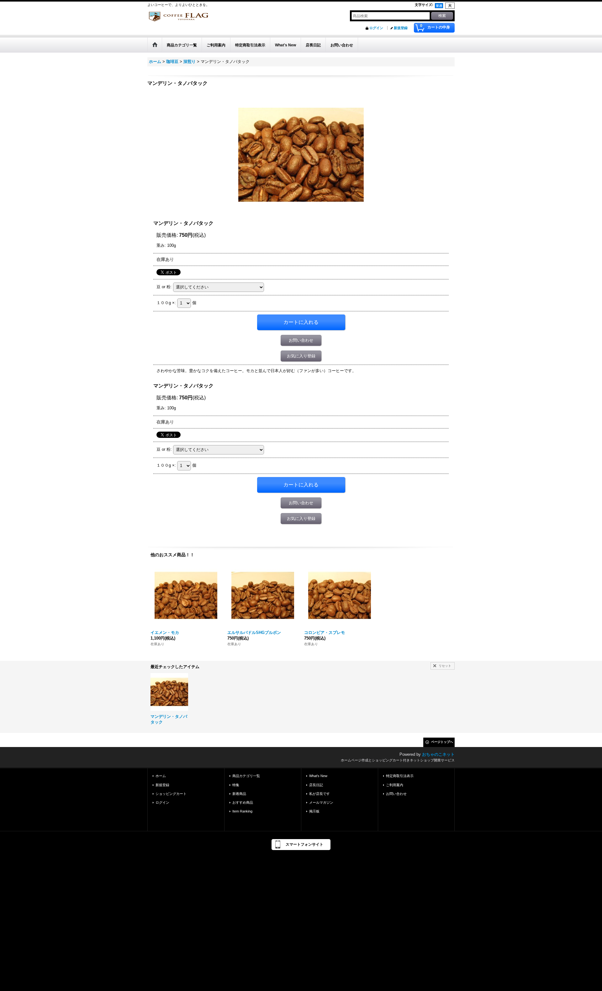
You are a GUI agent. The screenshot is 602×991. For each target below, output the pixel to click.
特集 (235, 785)
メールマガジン (321, 802)
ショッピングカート (171, 794)
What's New (318, 776)
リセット (445, 665)
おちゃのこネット (438, 754)
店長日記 (316, 785)
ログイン (376, 28)
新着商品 (239, 794)
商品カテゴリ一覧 (246, 776)
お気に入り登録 (301, 356)
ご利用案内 (394, 785)
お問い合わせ (301, 340)
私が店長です (319, 794)
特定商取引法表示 (400, 776)
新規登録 (401, 28)
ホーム (161, 776)
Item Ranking (242, 811)
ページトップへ (442, 742)
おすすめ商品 (242, 802)
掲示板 (314, 811)
